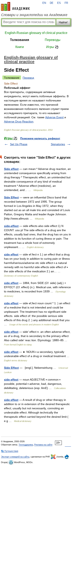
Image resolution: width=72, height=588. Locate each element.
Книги (19, 47)
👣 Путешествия (9, 451)
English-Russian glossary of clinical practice (36, 33)
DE (51, 3)
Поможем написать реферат (40, 138)
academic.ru (15, 6)
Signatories (58, 144)
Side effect (11, 168)
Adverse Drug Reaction (18, 121)
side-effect (11, 226)
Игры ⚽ (52, 47)
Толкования (19, 40)
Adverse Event (54, 117)
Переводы (52, 40)
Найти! (63, 22)
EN (44, 3)
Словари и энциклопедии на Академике (34, 15)
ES (59, 3)
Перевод (28, 77)
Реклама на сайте (43, 444)
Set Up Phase (18, 144)
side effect (11, 254)
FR (66, 3)
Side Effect (11, 197)
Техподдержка (26, 444)
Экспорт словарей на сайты (15, 456)
